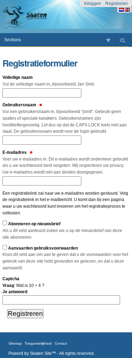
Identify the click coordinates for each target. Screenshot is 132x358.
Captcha (10, 278)
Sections (12, 39)
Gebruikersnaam (64, 118)
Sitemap (15, 343)
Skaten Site (41, 353)
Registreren (116, 3)
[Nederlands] (34, 16)
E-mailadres (65, 162)
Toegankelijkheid (38, 343)
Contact (61, 343)
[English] (127, 10)
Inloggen (92, 3)
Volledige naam (48, 81)
